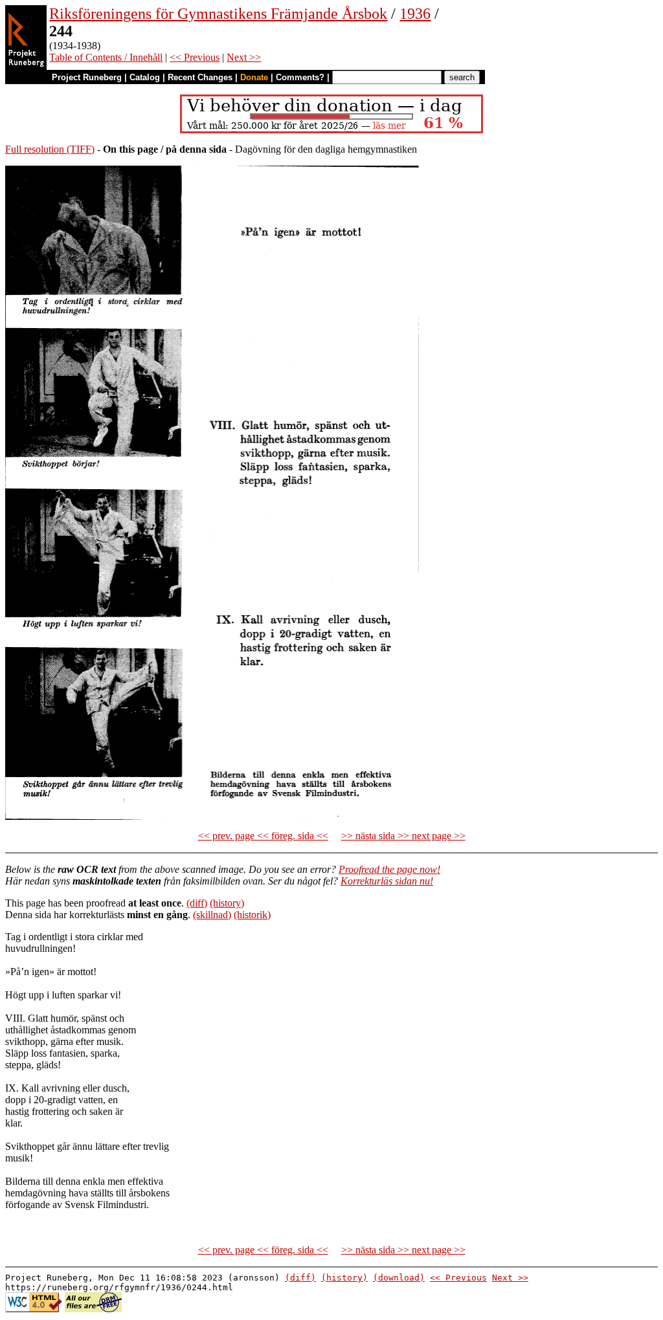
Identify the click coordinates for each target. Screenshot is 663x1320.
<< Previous (194, 57)
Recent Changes (200, 77)
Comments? (300, 77)
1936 (415, 13)
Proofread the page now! (389, 869)
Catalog (144, 77)
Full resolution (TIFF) (50, 149)
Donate (254, 77)
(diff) (196, 902)
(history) (227, 902)
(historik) (252, 914)
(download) (399, 1277)
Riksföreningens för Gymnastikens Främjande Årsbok (218, 13)
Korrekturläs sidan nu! (387, 880)
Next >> (244, 57)
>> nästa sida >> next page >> (403, 835)
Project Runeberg (87, 77)
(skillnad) (212, 914)
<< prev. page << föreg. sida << (263, 835)
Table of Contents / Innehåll (106, 57)
